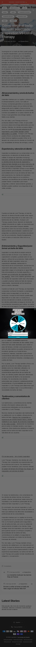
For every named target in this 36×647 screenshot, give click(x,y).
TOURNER (18, 337)
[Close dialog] (35, 309)
